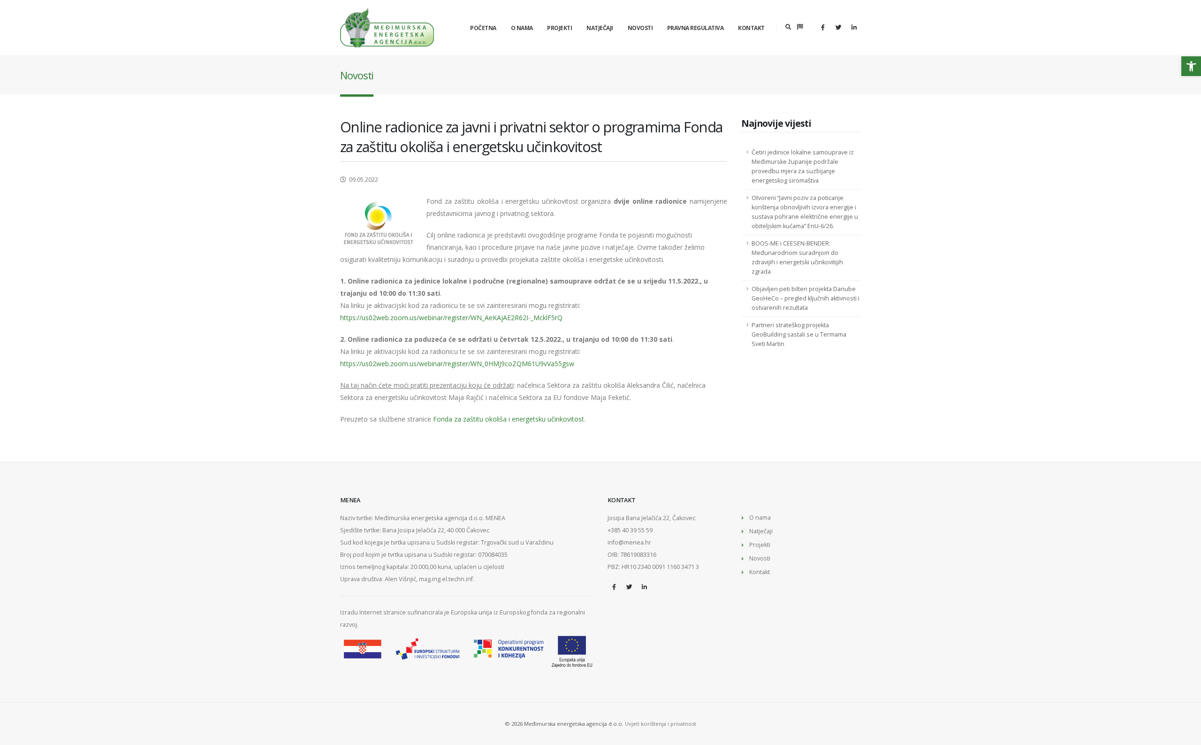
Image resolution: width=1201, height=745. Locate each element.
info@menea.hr (629, 542)
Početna (483, 28)
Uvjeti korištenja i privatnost (660, 723)
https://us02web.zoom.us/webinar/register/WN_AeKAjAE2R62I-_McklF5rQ (451, 317)
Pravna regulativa (695, 28)
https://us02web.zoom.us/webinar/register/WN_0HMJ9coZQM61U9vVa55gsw (457, 363)
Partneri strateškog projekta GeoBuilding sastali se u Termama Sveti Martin (799, 334)
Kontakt (751, 28)
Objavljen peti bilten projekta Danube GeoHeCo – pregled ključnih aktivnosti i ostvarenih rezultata (805, 298)
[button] (1191, 66)
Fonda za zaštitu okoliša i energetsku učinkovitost (508, 419)
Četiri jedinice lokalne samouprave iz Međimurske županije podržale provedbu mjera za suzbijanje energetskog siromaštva (803, 166)
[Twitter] (838, 27)
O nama (522, 28)
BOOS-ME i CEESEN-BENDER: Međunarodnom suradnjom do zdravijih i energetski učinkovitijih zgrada (797, 257)
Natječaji (599, 28)
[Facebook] (822, 27)
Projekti (559, 28)
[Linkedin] (853, 27)
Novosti (640, 28)
